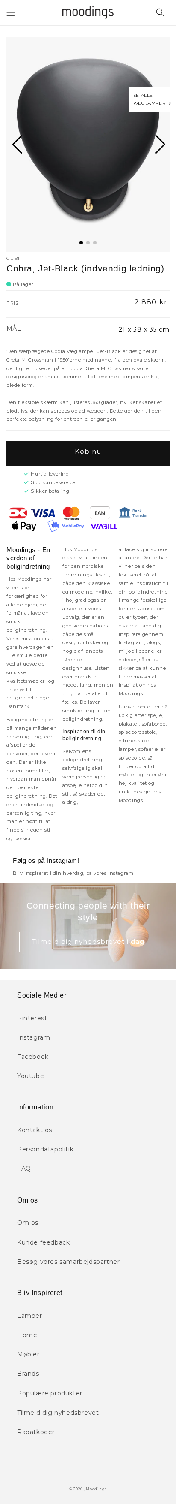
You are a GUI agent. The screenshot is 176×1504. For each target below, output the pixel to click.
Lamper (29, 1316)
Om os (27, 1223)
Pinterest (32, 1018)
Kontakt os (34, 1130)
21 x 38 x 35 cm (144, 329)
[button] (10, 12)
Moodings (96, 1489)
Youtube (30, 1076)
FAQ (24, 1168)
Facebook (33, 1057)
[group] (88, 144)
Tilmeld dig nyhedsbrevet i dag (88, 941)
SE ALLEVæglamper (151, 99)
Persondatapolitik (45, 1149)
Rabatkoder (36, 1432)
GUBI (13, 258)
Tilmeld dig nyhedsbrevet (58, 1413)
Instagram (33, 1037)
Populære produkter (49, 1393)
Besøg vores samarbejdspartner (68, 1262)
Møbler (28, 1354)
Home (27, 1335)
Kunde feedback (43, 1242)
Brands (28, 1373)
